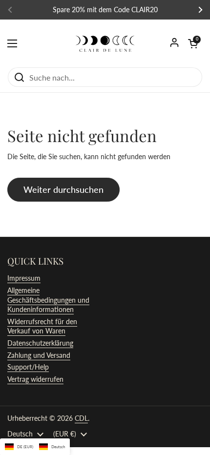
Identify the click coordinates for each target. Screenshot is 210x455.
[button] (193, 43)
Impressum (24, 278)
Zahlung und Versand (38, 355)
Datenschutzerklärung (40, 343)
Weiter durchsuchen (63, 189)
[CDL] (105, 43)
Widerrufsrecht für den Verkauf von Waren (42, 326)
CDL (81, 418)
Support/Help (28, 367)
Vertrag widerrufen (35, 379)
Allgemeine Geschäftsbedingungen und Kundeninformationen (48, 299)
